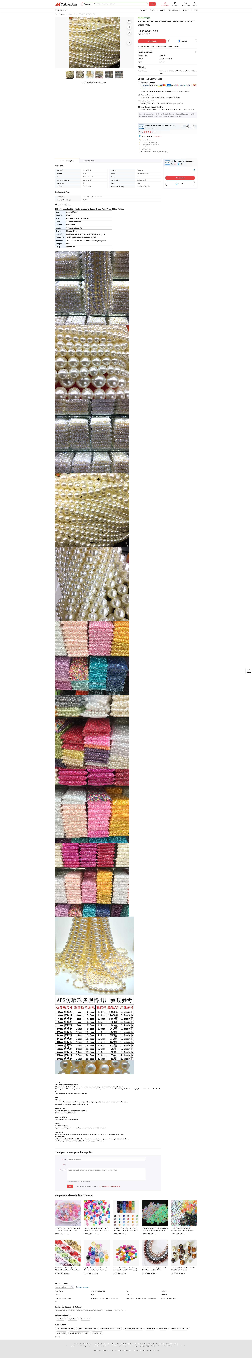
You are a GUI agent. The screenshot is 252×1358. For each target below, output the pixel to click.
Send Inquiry (152, 41)
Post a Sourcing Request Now (110, 1186)
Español (86, 1346)
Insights (176, 1343)
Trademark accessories (98, 1291)
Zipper (92, 1295)
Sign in (195, 5)
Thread (128, 1295)
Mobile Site (169, 1343)
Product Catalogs (82, 1287)
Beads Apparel (150, 1328)
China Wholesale (117, 1343)
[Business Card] (194, 169)
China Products (87, 1343)
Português (93, 1346)
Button (163, 1295)
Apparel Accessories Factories (87, 1328)
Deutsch (122, 1346)
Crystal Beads (85, 1319)
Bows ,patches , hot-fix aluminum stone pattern (140, 1298)
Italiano (116, 1346)
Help (161, 10)
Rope (127, 1291)
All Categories (62, 10)
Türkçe (164, 1346)
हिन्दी (152, 1346)
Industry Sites (138, 1343)
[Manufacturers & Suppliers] (66, 4)
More (57, 1337)
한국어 (142, 1346)
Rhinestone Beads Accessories (79, 1333)
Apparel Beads (91, 14)
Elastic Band (59, 1291)
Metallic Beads (72, 1319)
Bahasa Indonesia (180, 1346)
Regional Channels (149, 1343)
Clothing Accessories (80, 14)
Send (70, 1186)
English (80, 1346)
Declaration (146, 1350)
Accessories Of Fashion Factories (110, 1328)
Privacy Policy (155, 1350)
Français (100, 1346)
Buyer (151, 10)
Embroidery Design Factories (133, 1328)
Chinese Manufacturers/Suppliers (102, 1343)
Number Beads (61, 1333)
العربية (136, 1346)
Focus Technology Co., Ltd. (113, 1350)
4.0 (172, 164)
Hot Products (77, 1343)
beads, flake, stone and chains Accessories (103, 1298)
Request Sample (173, 46)
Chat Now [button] (183, 41)
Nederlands (130, 1346)
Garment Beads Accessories (179, 1328)
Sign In (141, 152)
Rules (195, 10)
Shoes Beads (163, 1328)
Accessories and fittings (62, 1298)
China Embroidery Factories (65, 1328)
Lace (56, 1295)
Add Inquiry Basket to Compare (95, 82)
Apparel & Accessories (66, 14)
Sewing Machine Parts (168, 1298)
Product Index (160, 1343)
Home (56, 14)
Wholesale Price (129, 1343)
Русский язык (108, 1346)
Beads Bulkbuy (97, 1333)
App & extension (173, 10)
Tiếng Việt (171, 1346)
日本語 (147, 1346)
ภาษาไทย (158, 1346)
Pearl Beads (60, 1319)
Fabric (163, 1291)
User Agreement (137, 1350)
